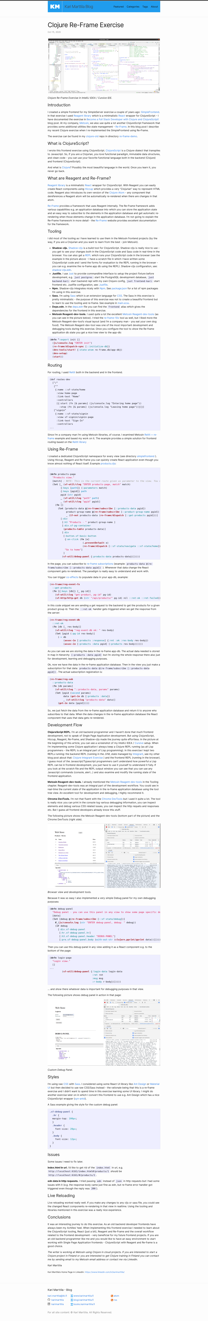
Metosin (84, 122)
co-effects (72, 577)
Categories (133, 6)
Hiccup (89, 188)
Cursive (139, 742)
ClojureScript (113, 150)
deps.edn (77, 306)
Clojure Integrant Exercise (88, 757)
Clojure (66, 167)
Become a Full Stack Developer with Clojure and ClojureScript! (123, 119)
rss (115, 1299)
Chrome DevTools (112, 798)
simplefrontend (145, 456)
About (154, 6)
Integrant (138, 753)
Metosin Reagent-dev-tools (138, 314)
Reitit (72, 372)
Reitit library (79, 441)
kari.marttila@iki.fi (57, 1295)
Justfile (103, 284)
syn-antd (80, 1098)
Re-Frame (121, 126)
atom (116, 1295)
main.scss (123, 303)
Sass (73, 295)
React (121, 115)
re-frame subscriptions (100, 563)
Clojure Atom (116, 192)
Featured (119, 6)
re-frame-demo (128, 136)
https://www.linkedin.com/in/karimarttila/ (105, 1272)
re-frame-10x (111, 317)
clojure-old (92, 136)
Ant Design (140, 1083)
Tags (145, 6)
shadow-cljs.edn (61, 269)
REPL (88, 255)
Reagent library (82, 115)
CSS (119, 295)
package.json (119, 288)
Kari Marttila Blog (79, 6)
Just (71, 273)
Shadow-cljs (76, 247)
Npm (102, 288)
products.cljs (108, 463)
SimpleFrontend (150, 112)
